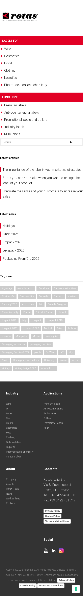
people (37, 352)
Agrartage (7, 288)
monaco (6, 336)
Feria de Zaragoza (57, 304)
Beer (8, 418)
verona (75, 360)
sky (71, 352)
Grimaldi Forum (44, 312)
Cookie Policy (52, 516)
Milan (60, 328)
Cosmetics (11, 427)
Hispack (62, 312)
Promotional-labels (53, 423)
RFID (46, 427)
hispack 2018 (9, 320)
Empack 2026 (12, 242)
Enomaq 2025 (9, 304)
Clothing (10, 437)
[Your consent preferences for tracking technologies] (76, 589)
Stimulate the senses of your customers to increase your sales (43, 193)
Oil (7, 408)
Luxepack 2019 (55, 320)
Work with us (13, 498)
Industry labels (14, 456)
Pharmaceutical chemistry (19, 451)
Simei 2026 (11, 234)
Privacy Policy (52, 510)
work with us (48, 368)
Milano (72, 328)
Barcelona (43, 288)
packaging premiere (40, 344)
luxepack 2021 (10, 328)
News (9, 493)
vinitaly (6, 368)
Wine (8, 403)
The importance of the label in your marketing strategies (42, 170)
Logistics (11, 447)
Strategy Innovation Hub (26, 360)
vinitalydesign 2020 (25, 368)
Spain (5, 360)
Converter (44, 296)
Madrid (48, 328)
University (49, 360)
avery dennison (25, 288)
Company (11, 479)
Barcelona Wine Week (65, 288)
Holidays (9, 226)
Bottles (47, 418)
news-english (51, 336)
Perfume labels (13, 442)
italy (24, 320)
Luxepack (36, 320)
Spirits (9, 423)
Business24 (8, 296)
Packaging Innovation (13, 344)
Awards (10, 484)
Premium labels (52, 403)
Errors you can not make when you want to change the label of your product (41, 180)
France (26, 312)
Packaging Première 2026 (21, 259)
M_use (36, 336)
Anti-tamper (50, 413)
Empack (58, 296)
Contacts (11, 503)
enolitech (72, 296)
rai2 (62, 352)
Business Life (27, 296)
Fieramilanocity (10, 312)
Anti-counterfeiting (53, 408)
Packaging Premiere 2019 (15, 352)
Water (9, 413)
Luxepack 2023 (31, 328)
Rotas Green (12, 489)
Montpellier (21, 336)
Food (8, 432)
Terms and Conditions (57, 521)
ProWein (50, 352)
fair (41, 304)
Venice (63, 360)
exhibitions (28, 304)
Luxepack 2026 (13, 250)
